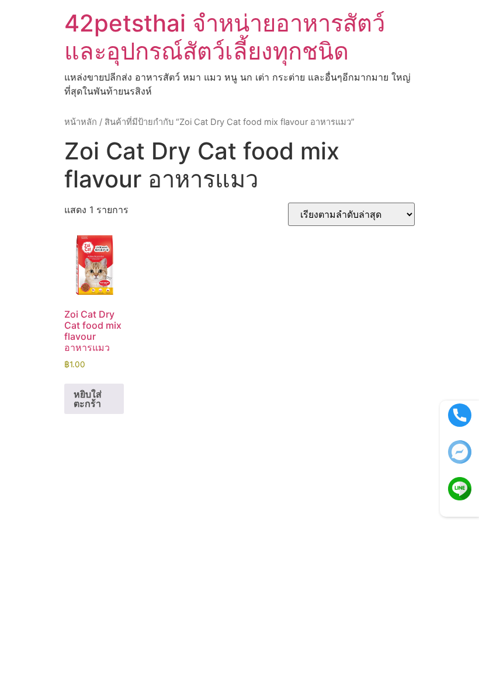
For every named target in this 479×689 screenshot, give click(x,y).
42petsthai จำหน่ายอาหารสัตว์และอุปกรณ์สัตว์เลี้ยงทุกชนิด (224, 37)
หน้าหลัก (80, 122)
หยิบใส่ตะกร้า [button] (88, 398)
